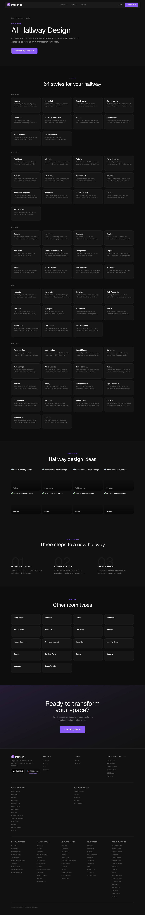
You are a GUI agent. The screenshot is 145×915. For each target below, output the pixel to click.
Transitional (15, 858)
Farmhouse (65, 849)
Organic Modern (16, 873)
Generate (46, 770)
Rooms (20, 18)
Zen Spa (115, 890)
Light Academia (117, 878)
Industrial (90, 846)
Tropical (64, 867)
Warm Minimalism (17, 870)
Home (13, 18)
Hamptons (40, 873)
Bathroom (14, 801)
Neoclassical (41, 864)
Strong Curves (112, 767)
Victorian (40, 852)
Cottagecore (66, 864)
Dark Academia (92, 855)
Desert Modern (117, 852)
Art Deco (40, 849)
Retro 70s (115, 884)
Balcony (77, 798)
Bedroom (14, 795)
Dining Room (15, 803)
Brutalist (89, 852)
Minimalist (14, 849)
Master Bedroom (17, 815)
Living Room (15, 792)
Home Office (15, 806)
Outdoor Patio (79, 792)
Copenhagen (116, 881)
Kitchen (13, 798)
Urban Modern (116, 861)
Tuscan (39, 878)
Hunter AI (110, 776)
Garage (13, 830)
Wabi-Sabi (65, 858)
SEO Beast (110, 773)
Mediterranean (41, 881)
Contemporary (16, 855)
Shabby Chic (116, 887)
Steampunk (90, 864)
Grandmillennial (117, 875)
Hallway (14, 824)
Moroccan (65, 878)
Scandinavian (16, 852)
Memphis (90, 858)
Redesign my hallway (23, 51)
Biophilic (64, 855)
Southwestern (66, 875)
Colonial (39, 867)
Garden (76, 795)
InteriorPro (16, 4)
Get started (131, 5)
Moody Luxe (91, 870)
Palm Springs (116, 858)
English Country (42, 875)
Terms (77, 760)
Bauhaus (115, 867)
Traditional (40, 846)
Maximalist (90, 849)
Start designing (71, 729)
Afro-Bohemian (92, 875)
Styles (73, 5)
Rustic (64, 870)
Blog (44, 767)
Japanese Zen (117, 846)
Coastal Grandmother (69, 861)
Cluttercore (90, 873)
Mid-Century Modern (18, 861)
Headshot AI (111, 760)
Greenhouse (116, 893)
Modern (13, 846)
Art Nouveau (41, 861)
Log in (120, 5)
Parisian (39, 858)
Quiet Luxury (15, 867)
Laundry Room (16, 827)
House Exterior (79, 803)
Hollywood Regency (43, 870)
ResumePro (111, 763)
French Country (42, 855)
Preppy (114, 873)
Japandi (14, 864)
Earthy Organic (67, 873)
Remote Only (111, 770)
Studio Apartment (17, 818)
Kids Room (15, 809)
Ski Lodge (115, 855)
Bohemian (65, 852)
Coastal (64, 846)
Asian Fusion (116, 849)
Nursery (14, 812)
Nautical (115, 870)
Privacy (77, 763)
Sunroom (77, 801)
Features (62, 5)
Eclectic (114, 896)
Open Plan (14, 821)
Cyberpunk (90, 861)
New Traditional (117, 864)
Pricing (83, 5)
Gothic (89, 867)
